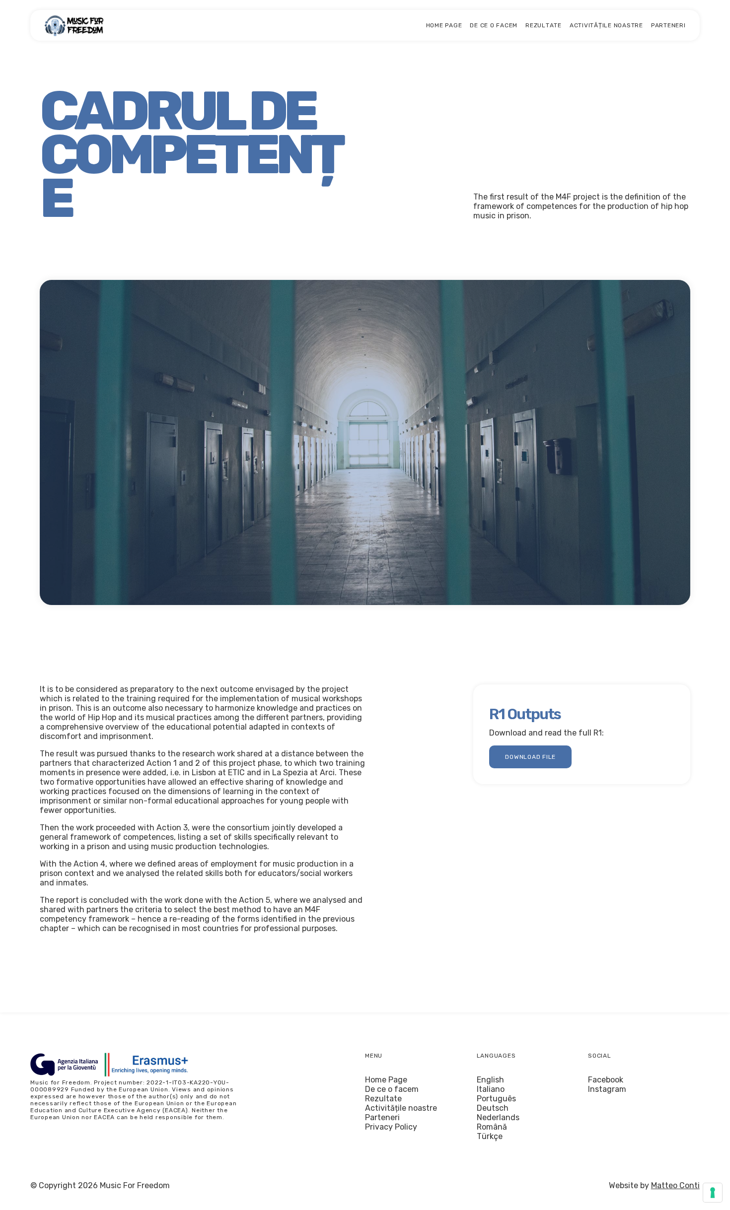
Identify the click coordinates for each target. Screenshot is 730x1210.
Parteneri (668, 25)
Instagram (607, 1089)
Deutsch (493, 1108)
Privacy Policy (391, 1127)
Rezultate (543, 25)
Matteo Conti (675, 1185)
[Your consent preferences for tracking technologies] (712, 1192)
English (490, 1079)
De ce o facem (493, 25)
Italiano (491, 1089)
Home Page (444, 25)
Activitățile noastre (606, 25)
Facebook (605, 1079)
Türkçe (490, 1136)
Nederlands (498, 1117)
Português (496, 1098)
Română (492, 1127)
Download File (530, 756)
